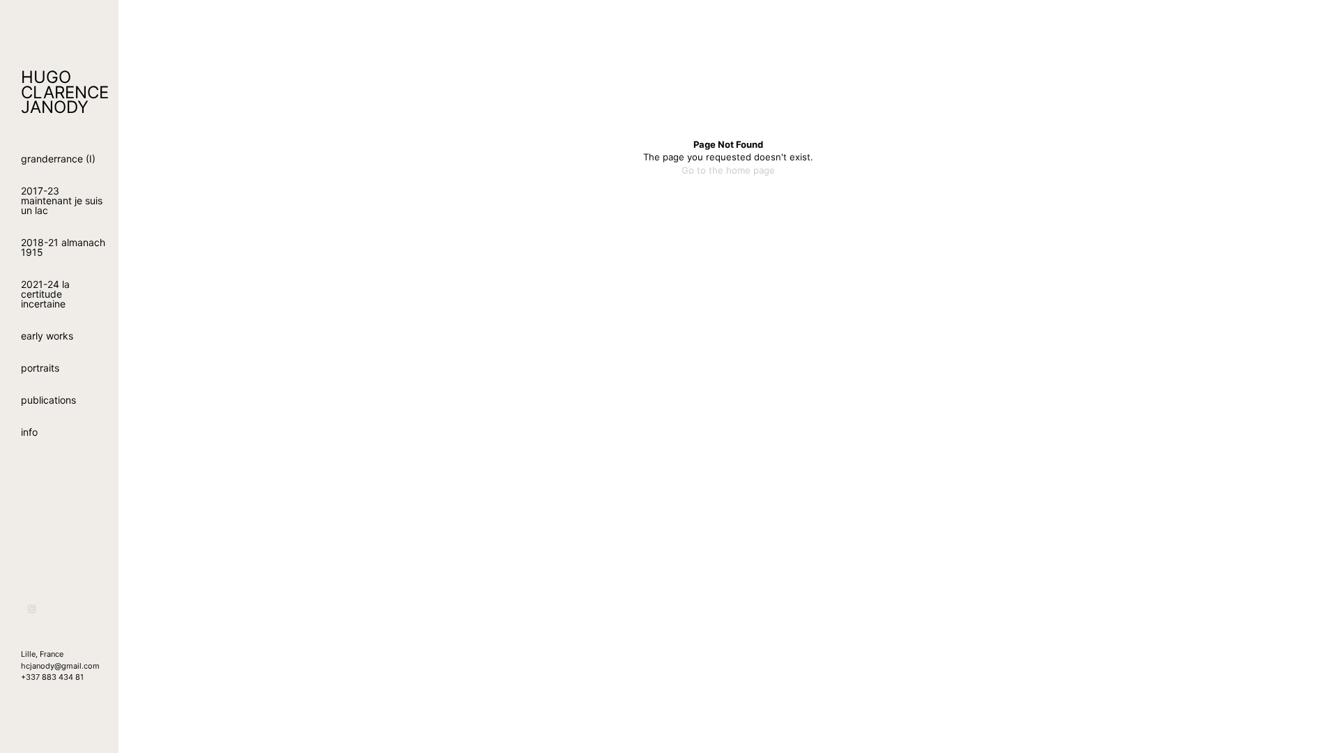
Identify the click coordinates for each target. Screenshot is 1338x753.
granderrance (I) (58, 159)
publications (48, 400)
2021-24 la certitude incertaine (45, 294)
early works (47, 336)
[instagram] (32, 609)
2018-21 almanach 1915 (63, 247)
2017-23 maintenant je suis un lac (61, 200)
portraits (40, 368)
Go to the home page (728, 170)
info (29, 432)
